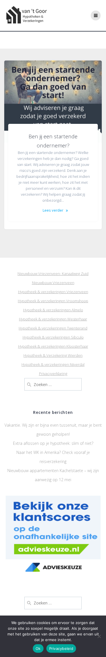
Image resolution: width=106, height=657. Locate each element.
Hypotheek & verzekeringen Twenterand (53, 328)
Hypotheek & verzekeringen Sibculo (53, 337)
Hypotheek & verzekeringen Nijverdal (53, 364)
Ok (38, 648)
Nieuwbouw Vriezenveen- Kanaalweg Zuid (53, 273)
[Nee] (99, 636)
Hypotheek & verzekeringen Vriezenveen (53, 291)
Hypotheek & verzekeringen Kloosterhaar (53, 346)
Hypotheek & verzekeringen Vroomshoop (53, 300)
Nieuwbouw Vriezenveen (53, 282)
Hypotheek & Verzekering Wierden (53, 355)
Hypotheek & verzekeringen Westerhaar (53, 319)
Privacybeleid (61, 648)
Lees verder (53, 210)
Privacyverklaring (53, 373)
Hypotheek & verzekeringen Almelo (53, 309)
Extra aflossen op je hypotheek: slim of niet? (53, 443)
